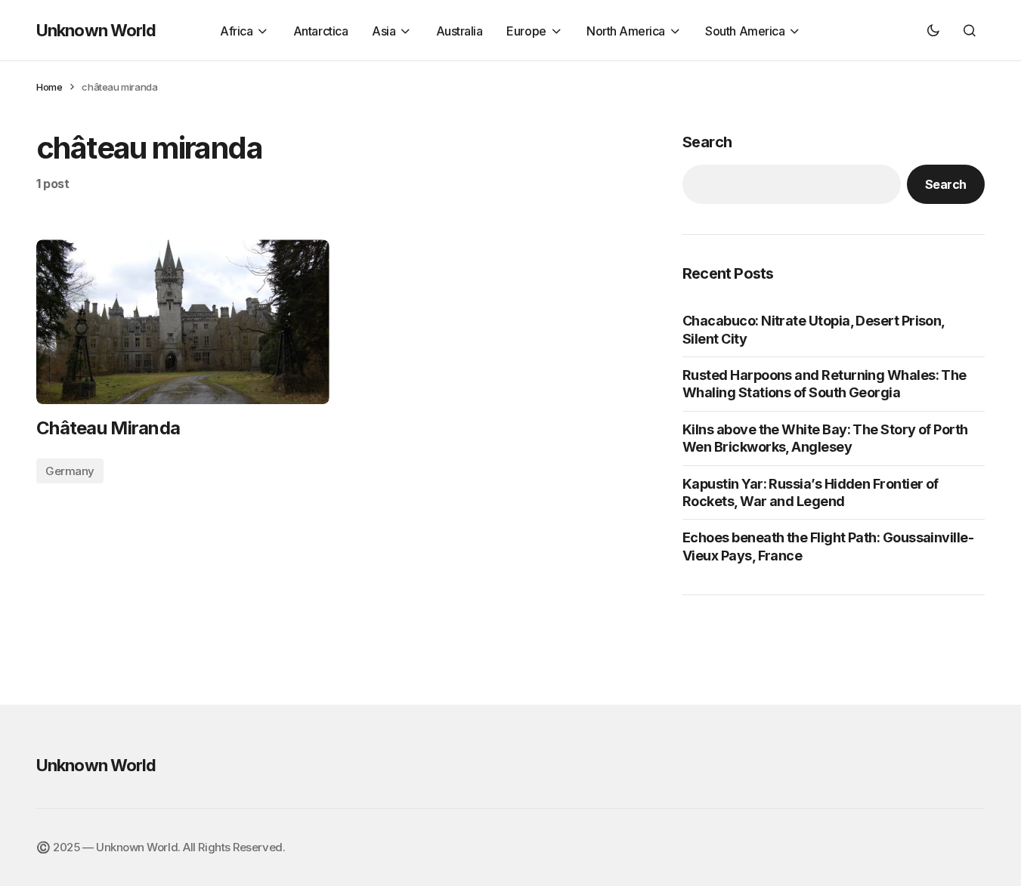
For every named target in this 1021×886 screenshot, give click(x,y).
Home (49, 87)
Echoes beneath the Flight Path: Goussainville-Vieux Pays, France (827, 546)
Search (707, 142)
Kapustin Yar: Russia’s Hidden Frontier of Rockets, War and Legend (810, 492)
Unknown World (96, 30)
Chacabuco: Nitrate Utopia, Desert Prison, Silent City (813, 329)
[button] (933, 30)
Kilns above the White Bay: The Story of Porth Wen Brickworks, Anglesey (825, 438)
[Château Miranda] (183, 321)
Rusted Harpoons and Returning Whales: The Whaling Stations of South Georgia (824, 383)
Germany (69, 471)
